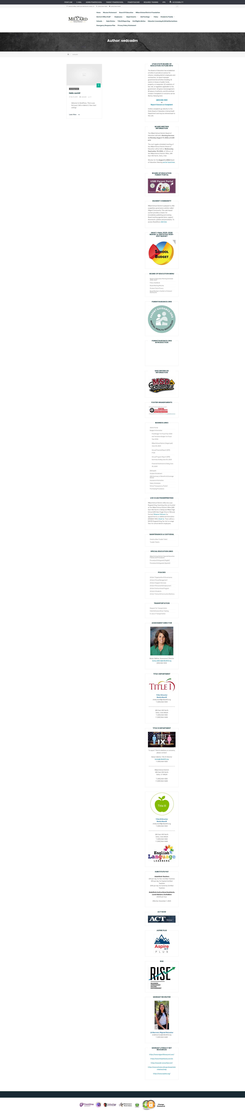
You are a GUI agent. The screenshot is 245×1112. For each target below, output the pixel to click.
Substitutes (110, 21)
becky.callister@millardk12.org (161, 661)
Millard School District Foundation (148, 12)
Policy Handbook (155, 283)
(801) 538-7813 (161, 100)
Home (98, 12)
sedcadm (84, 97)
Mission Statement (110, 12)
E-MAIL (79, 2)
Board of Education (126, 12)
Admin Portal (154, 428)
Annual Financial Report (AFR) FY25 (161, 451)
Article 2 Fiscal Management (158, 580)
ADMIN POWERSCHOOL (94, 2)
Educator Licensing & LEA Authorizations (162, 21)
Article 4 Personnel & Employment (160, 586)
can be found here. (169, 162)
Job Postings (145, 17)
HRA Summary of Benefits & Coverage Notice (162, 477)
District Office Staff (103, 17)
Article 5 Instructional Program (159, 588)
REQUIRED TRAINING (151, 2)
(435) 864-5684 (116, 6)
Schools (99, 21)
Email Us (161, 519)
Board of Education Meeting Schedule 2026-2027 (161, 279)
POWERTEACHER (134, 2)
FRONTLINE (68, 2)
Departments (131, 17)
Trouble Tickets (154, 542)
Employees (118, 17)
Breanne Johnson (160, 514)
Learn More (73, 114)
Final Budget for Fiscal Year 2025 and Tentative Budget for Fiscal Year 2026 (162, 436)
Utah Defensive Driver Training (159, 611)
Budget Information (156, 430)
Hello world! (74, 93)
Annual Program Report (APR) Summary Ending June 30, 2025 (162, 458)
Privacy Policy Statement (127, 25)
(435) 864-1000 (102, 6)
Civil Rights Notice (138, 21)
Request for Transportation (158, 608)
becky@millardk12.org (162, 759)
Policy (156, 17)
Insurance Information (157, 480)
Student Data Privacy (156, 288)
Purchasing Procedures (157, 489)
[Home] (68, 54)
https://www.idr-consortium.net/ (162, 1063)
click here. (164, 222)
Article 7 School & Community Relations (162, 594)
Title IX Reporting (124, 21)
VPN (163, 2)
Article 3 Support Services (158, 583)
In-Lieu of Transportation (157, 614)
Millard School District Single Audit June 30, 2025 (162, 445)
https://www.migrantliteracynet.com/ (161, 1054)
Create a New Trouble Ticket (158, 539)
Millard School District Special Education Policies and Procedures (162, 557)
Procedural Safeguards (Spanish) (160, 563)
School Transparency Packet (159, 486)
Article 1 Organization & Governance (161, 577)
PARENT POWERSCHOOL (114, 2)
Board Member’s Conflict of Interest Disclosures (161, 291)
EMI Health (153, 471)
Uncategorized (74, 89)
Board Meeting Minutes (157, 285)
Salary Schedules (155, 483)
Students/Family (167, 17)
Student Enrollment (156, 473)
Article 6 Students (155, 591)
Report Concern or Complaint (162, 105)
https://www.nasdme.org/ (161, 1074)
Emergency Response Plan (105, 25)
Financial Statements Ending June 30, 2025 (162, 465)
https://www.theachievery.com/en (161, 1059)
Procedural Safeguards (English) (160, 560)
